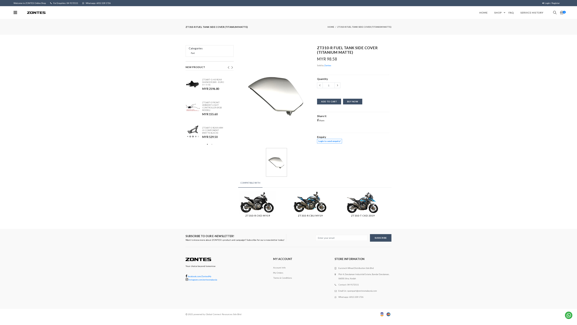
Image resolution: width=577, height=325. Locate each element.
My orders (278, 272)
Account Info (279, 267)
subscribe (381, 238)
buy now (352, 101)
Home (483, 12)
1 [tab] (207, 144)
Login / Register (552, 3)
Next (232, 66)
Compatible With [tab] (250, 182)
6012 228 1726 (356, 297)
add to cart (329, 101)
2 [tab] (211, 144)
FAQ (511, 12)
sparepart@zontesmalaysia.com (362, 290)
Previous (228, 66)
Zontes (327, 65)
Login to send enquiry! (329, 141)
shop (498, 12)
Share (321, 120)
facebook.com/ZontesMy (199, 276)
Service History (532, 12)
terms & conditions (282, 278)
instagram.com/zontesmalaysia (202, 279)
